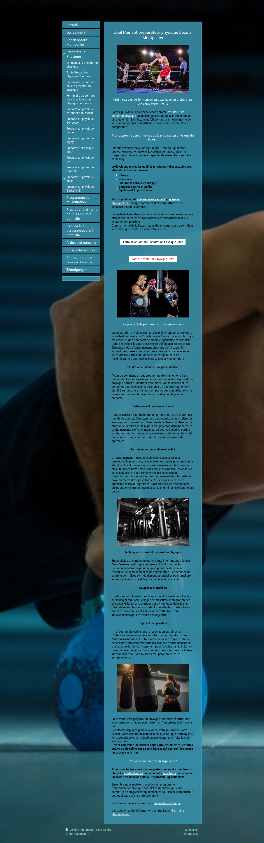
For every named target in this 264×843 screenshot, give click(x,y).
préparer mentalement (151, 199)
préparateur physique (167, 803)
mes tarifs (169, 773)
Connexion (191, 830)
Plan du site (103, 830)
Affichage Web (189, 833)
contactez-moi (133, 773)
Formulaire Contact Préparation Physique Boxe (153, 242)
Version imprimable (82, 830)
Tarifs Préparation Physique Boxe (153, 259)
